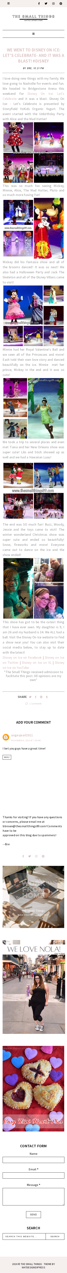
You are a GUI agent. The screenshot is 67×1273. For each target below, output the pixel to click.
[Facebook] (39, 3)
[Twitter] (46, 3)
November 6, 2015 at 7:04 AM (26, 740)
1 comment (35, 703)
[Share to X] (30, 697)
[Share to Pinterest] (41, 697)
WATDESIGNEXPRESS (33, 1267)
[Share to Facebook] (36, 697)
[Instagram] (53, 3)
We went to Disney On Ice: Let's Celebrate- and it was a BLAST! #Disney (33, 55)
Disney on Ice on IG (36, 662)
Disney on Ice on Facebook (22, 657)
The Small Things (31, 1264)
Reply (7, 757)
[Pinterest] (61, 3)
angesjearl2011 (22, 735)
